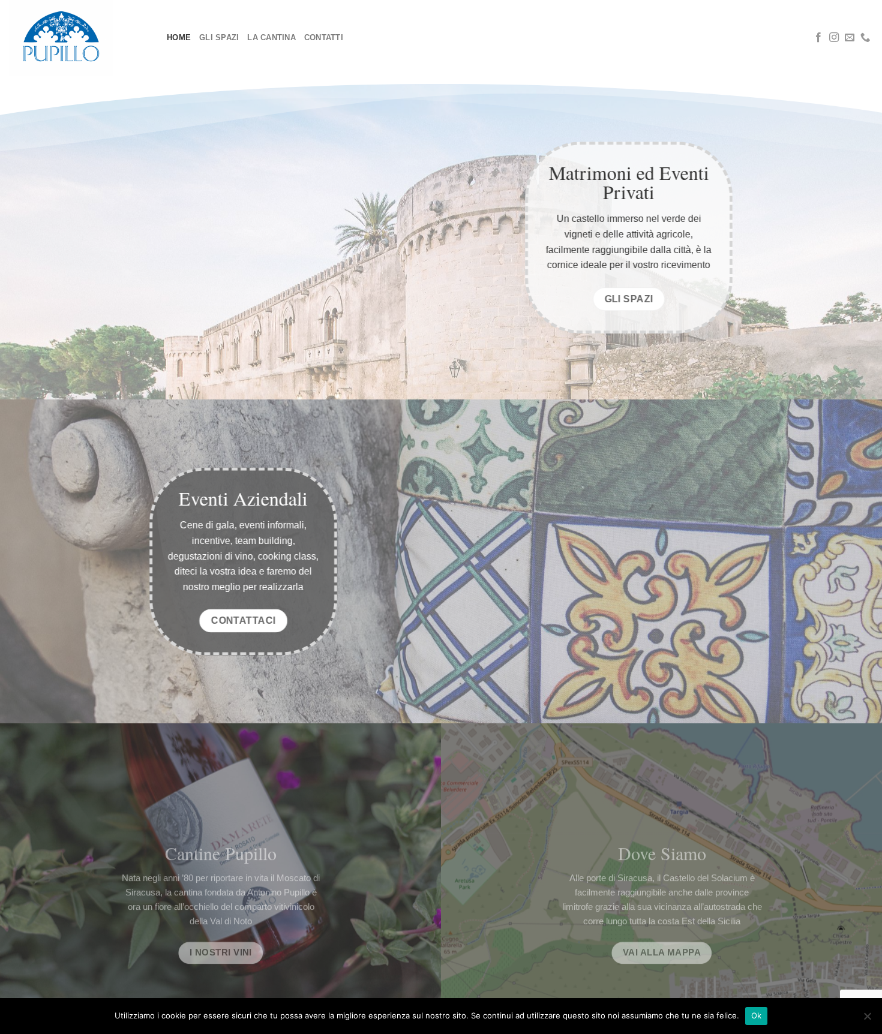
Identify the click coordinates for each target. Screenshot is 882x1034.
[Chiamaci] (865, 37)
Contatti (323, 37)
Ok (756, 1015)
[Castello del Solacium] (79, 38)
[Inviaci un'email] (849, 37)
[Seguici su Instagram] (834, 37)
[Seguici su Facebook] (818, 37)
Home (179, 37)
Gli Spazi (219, 37)
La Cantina (271, 37)
